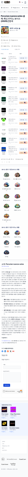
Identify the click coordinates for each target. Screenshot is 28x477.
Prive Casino (5, 414)
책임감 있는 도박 (5, 445)
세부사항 (22, 58)
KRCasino (9, 469)
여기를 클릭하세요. (6, 340)
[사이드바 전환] (2, 2)
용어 (3, 448)
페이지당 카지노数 (5, 159)
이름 (4, 364)
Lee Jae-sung (5, 266)
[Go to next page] (7, 162)
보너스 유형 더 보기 (5, 42)
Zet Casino (4, 428)
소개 (3, 443)
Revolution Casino (14, 428)
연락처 (3, 441)
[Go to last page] (9, 162)
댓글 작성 (7, 385)
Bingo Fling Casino (15, 414)
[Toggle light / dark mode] (22, 2)
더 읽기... (4, 417)
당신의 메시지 (6, 371)
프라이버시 (4, 450)
